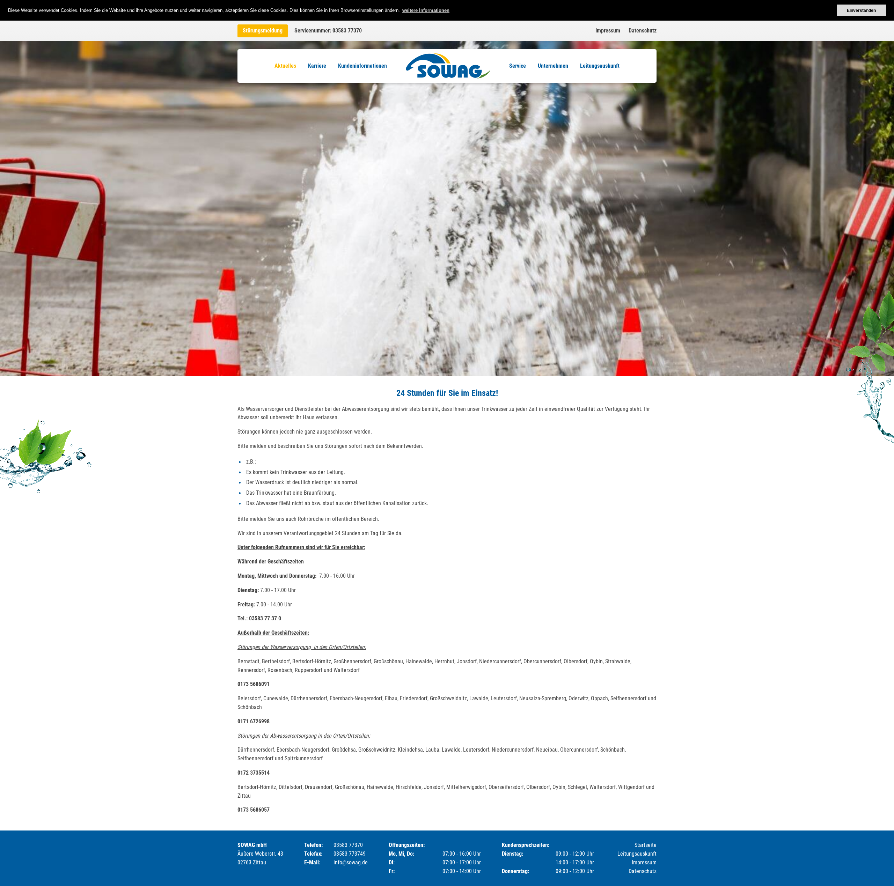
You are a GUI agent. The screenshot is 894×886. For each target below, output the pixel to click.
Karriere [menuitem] (317, 65)
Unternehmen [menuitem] (553, 65)
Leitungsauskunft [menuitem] (600, 65)
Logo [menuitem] (448, 66)
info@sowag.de (351, 862)
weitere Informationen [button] (425, 10)
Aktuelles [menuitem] (285, 65)
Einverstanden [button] (861, 10)
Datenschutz (643, 30)
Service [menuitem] (517, 65)
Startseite (646, 845)
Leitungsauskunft (637, 853)
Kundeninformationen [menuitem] (362, 65)
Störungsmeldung (263, 30)
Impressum (607, 30)
